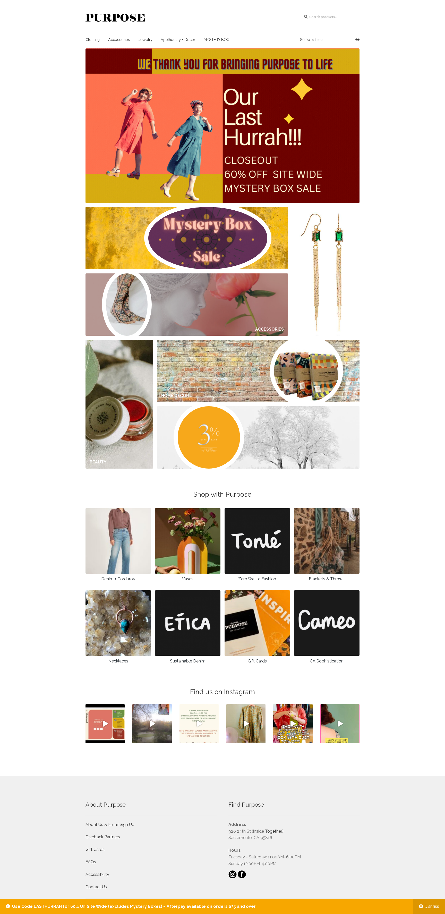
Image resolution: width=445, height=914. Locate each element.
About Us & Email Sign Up (109, 824)
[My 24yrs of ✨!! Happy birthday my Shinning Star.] (340, 723)
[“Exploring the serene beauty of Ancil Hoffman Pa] (152, 723)
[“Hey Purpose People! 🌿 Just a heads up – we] (292, 723)
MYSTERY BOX (216, 39)
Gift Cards (95, 849)
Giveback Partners (102, 836)
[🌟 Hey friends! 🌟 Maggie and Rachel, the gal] (105, 723)
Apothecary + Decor (178, 39)
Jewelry (145, 39)
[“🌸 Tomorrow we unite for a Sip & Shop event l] (199, 723)
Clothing (92, 39)
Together (273, 831)
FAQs (90, 861)
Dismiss (431, 906)
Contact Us (96, 886)
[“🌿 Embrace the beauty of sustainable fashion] (246, 723)
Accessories (119, 39)
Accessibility (97, 874)
